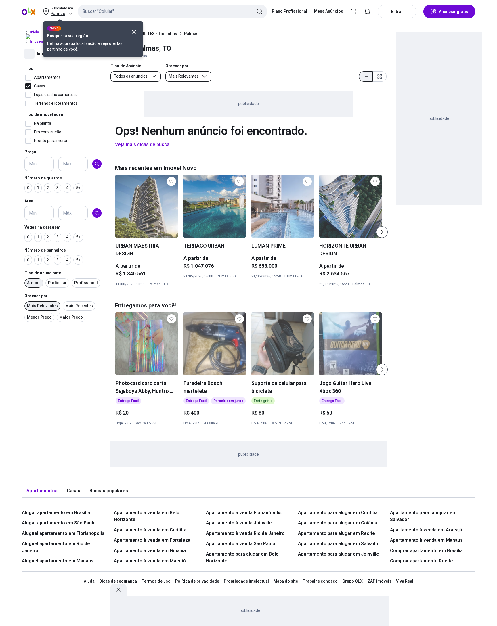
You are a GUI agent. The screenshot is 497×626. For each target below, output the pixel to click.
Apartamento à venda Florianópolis (244, 512)
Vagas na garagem (42, 227)
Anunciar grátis (453, 11)
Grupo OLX (352, 581)
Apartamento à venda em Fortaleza (152, 540)
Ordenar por (36, 296)
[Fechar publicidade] (118, 590)
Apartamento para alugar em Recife (336, 533)
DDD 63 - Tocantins (159, 34)
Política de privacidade (197, 581)
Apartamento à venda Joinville (239, 523)
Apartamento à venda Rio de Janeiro (245, 533)
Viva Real (404, 581)
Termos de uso (156, 581)
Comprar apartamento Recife (421, 561)
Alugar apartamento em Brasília (56, 512)
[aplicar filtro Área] (97, 213)
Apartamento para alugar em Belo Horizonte (242, 557)
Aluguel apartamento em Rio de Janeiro (56, 547)
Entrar (397, 11)
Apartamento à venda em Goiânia (150, 550)
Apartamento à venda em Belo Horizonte (146, 516)
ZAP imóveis (379, 581)
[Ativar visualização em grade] (380, 76)
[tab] (42, 491)
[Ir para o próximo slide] (382, 232)
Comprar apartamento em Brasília (426, 550)
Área (28, 201)
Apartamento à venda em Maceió (150, 561)
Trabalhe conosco (320, 581)
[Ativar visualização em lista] (366, 76)
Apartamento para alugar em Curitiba (338, 512)
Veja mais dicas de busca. (143, 144)
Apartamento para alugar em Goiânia (337, 523)
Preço (30, 152)
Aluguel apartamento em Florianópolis (63, 533)
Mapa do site (286, 581)
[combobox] (172, 11)
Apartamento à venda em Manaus (426, 540)
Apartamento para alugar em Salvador (339, 543)
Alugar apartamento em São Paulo (59, 523)
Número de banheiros (45, 250)
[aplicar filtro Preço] (97, 164)
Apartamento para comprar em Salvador (423, 516)
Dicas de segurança (118, 581)
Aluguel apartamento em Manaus (57, 561)
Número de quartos (43, 178)
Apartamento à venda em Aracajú (426, 530)
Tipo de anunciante (42, 273)
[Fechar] (134, 32)
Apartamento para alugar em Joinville (338, 554)
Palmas (191, 34)
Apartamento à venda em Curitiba (150, 530)
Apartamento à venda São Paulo (240, 543)
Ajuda (89, 581)
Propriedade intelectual (246, 581)
